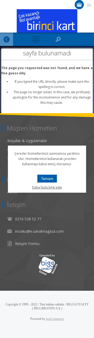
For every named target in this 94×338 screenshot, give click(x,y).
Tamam (47, 178)
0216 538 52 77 (28, 218)
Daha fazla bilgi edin (47, 187)
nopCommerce (55, 319)
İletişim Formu (27, 243)
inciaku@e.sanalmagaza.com (39, 231)
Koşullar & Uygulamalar (27, 140)
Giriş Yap (88, 4)
